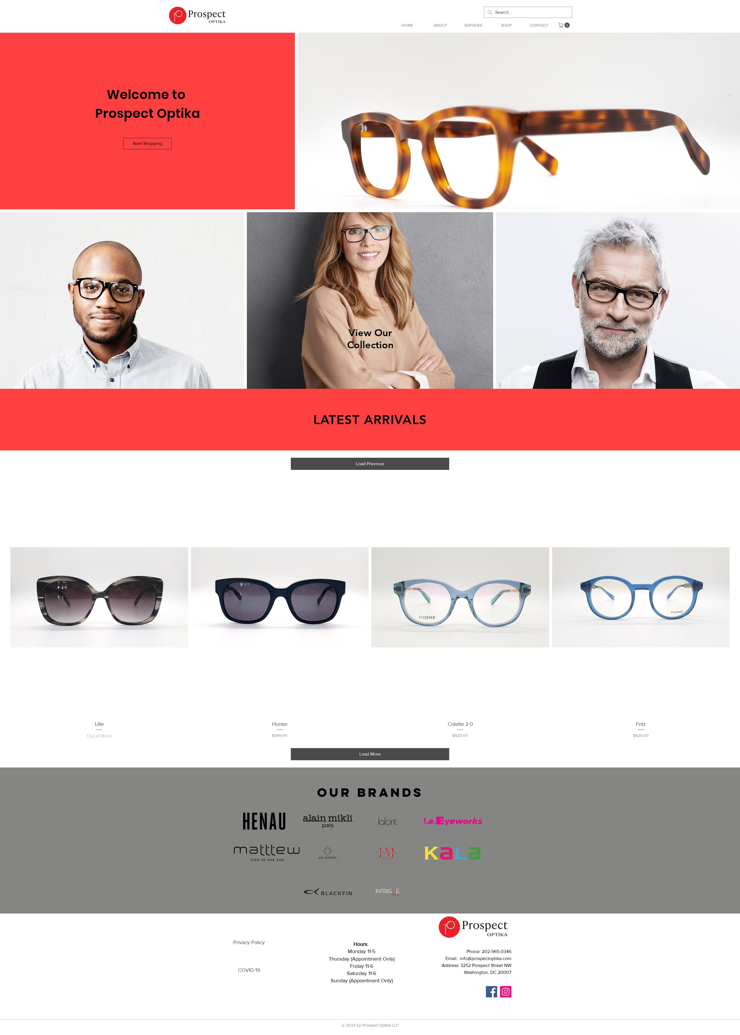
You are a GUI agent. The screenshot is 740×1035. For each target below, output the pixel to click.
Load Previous (370, 463)
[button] (473, 25)
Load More (370, 754)
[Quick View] (99, 597)
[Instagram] (505, 991)
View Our (370, 333)
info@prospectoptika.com (485, 958)
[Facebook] (491, 991)
